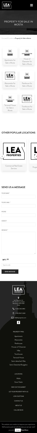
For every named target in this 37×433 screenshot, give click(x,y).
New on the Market (18, 387)
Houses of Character (18, 347)
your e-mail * (6, 202)
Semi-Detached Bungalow (18, 364)
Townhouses (18, 354)
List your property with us (18, 392)
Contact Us (18, 401)
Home (3, 38)
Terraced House (18, 357)
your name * (6, 193)
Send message (10, 272)
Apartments (18, 336)
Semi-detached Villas (18, 361)
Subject (4, 221)
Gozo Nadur (18, 382)
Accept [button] (18, 430)
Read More (24, 430)
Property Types (18, 332)
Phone (4, 212)
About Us (18, 405)
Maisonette (18, 340)
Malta (18, 378)
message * (5, 230)
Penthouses (18, 343)
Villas (18, 350)
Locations (18, 374)
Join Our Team (18, 396)
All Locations (10, 38)
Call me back (18, 410)
